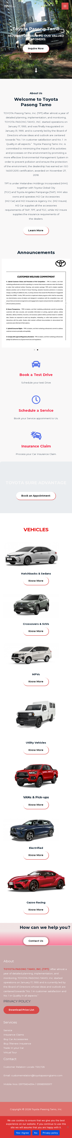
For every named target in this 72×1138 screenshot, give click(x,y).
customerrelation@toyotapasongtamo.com (36, 1075)
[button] (5, 303)
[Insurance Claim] (36, 435)
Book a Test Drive (36, 375)
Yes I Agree (22, 1132)
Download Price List (21, 1009)
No (35, 1132)
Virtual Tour (10, 1052)
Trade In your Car (13, 1047)
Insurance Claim (36, 446)
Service (7, 1030)
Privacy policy (50, 1132)
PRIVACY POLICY (17, 1001)
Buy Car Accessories (15, 1039)
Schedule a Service (36, 410)
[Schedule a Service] (36, 399)
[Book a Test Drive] (36, 364)
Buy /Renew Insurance (17, 1043)
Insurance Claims (13, 1034)
